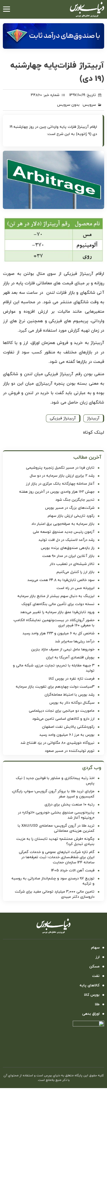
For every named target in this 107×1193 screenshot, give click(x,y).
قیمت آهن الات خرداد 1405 (72, 870)
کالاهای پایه (90, 985)
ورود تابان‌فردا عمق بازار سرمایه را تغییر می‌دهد (57, 612)
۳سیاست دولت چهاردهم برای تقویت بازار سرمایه (55, 686)
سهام (95, 947)
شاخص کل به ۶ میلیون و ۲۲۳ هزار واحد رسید (58, 633)
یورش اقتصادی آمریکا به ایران (70, 657)
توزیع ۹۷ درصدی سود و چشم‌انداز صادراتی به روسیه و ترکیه (52, 881)
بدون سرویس (68, 104)
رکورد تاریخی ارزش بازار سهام (71, 516)
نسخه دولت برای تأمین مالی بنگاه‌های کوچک (57, 604)
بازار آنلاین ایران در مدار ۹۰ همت (68, 556)
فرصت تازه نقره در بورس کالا (71, 678)
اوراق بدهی (91, 1013)
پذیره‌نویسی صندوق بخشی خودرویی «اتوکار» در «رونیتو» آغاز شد (56, 815)
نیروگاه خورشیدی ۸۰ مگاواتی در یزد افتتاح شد (57, 743)
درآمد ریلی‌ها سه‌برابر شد (74, 641)
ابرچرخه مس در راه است (75, 588)
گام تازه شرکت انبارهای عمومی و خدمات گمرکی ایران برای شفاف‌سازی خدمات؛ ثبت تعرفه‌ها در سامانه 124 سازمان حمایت (56, 857)
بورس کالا (92, 995)
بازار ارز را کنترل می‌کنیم (75, 572)
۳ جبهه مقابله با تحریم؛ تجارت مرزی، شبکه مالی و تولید (53, 668)
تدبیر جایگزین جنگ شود (74, 499)
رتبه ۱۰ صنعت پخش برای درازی (69, 804)
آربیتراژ (93, 418)
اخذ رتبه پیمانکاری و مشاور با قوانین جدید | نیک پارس (55, 781)
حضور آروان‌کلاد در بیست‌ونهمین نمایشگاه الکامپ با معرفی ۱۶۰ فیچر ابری (53, 623)
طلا (97, 1004)
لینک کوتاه (93, 432)
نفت (96, 976)
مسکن (94, 966)
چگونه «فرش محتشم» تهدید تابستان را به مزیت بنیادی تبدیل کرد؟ (55, 841)
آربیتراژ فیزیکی (63, 418)
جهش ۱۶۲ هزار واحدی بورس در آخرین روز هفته (56, 491)
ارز (98, 957)
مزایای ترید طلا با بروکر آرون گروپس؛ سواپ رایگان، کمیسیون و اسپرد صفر (53, 794)
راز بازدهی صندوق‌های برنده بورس (67, 548)
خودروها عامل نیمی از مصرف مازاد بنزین (62, 649)
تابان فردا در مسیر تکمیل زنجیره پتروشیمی (60, 467)
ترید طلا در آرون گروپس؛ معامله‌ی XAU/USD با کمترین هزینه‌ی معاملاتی (56, 828)
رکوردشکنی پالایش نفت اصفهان (68, 727)
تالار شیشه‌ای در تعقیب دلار (72, 564)
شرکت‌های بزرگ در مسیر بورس (69, 508)
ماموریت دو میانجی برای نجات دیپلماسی (61, 710)
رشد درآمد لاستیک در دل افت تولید (66, 540)
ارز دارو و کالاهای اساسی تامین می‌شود (63, 718)
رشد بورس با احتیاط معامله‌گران (69, 694)
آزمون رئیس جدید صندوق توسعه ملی (63, 532)
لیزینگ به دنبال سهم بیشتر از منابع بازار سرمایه (55, 596)
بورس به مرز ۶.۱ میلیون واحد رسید (66, 735)
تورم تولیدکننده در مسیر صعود (69, 751)
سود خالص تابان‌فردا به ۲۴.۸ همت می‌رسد (60, 580)
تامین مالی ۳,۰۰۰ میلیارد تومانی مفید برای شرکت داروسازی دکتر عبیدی (54, 894)
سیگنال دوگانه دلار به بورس (71, 702)
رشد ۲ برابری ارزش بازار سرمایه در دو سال (62, 475)
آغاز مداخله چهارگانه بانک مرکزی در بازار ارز (60, 483)
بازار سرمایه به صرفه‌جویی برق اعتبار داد (62, 524)
